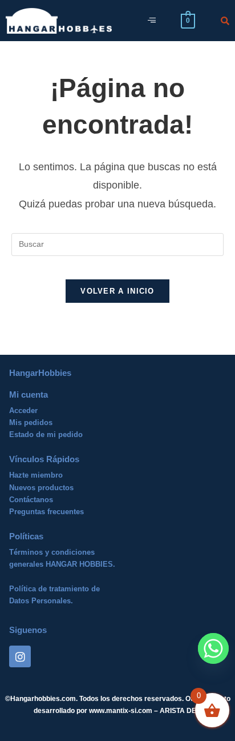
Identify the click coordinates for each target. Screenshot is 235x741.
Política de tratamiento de (54, 588)
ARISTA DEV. (180, 711)
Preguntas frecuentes (46, 511)
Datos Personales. (41, 600)
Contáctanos (31, 499)
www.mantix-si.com (120, 711)
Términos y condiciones (52, 552)
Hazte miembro (36, 475)
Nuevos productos (41, 487)
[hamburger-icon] (151, 21)
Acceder (23, 410)
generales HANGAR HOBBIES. (62, 564)
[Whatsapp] (213, 648)
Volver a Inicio (117, 291)
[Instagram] (20, 656)
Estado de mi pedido (46, 434)
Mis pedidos (30, 422)
